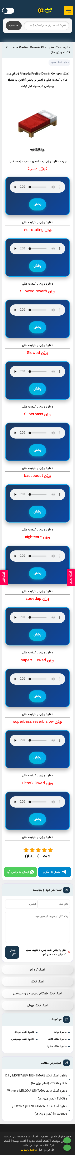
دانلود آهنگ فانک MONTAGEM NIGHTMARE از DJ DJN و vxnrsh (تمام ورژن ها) (36, 1079)
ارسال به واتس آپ (18, 872)
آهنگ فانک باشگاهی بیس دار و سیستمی (37, 993)
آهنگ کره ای (37, 970)
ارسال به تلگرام (51, 872)
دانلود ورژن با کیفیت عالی (37, 222)
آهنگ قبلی (4, 577)
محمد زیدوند (29, 1150)
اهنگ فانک (37, 981)
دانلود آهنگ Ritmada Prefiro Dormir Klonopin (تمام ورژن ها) (38, 50)
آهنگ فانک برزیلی (37, 1005)
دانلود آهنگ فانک (57, 1039)
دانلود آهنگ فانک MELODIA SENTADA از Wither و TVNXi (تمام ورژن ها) (37, 1095)
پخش (37, 204)
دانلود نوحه (60, 1032)
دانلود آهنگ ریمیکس (22, 1039)
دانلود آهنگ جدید (57, 1046)
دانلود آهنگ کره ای (24, 1032)
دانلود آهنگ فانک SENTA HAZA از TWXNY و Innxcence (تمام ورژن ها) (39, 1110)
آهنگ (66, 74)
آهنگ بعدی (71, 577)
